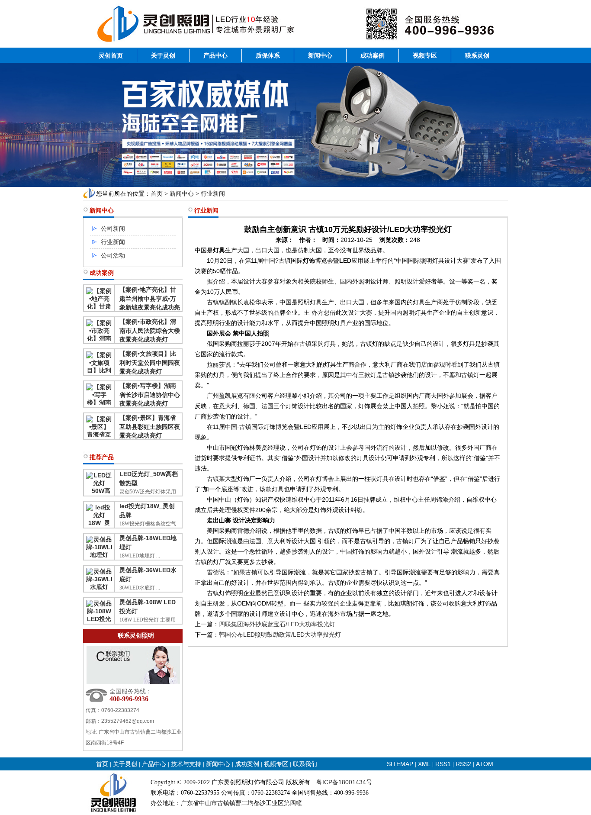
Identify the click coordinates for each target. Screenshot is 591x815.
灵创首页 (111, 55)
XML (424, 763)
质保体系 (268, 55)
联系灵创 (477, 55)
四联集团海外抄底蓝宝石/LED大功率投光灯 (277, 624)
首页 (157, 193)
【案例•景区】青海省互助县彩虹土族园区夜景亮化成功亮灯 (149, 426)
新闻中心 (320, 55)
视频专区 (425, 55)
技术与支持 (186, 763)
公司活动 (113, 255)
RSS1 (444, 763)
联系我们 (305, 763)
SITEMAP (400, 763)
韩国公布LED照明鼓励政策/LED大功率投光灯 (280, 634)
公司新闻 (113, 228)
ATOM (484, 763)
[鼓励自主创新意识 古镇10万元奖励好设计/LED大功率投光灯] (295, 45)
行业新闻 (213, 193)
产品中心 (215, 55)
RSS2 (463, 763)
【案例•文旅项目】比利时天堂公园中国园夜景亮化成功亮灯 (149, 362)
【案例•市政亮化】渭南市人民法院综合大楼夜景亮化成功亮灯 (149, 330)
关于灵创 (163, 55)
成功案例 (372, 55)
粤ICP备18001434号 (344, 782)
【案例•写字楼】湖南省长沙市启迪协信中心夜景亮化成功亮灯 (149, 394)
